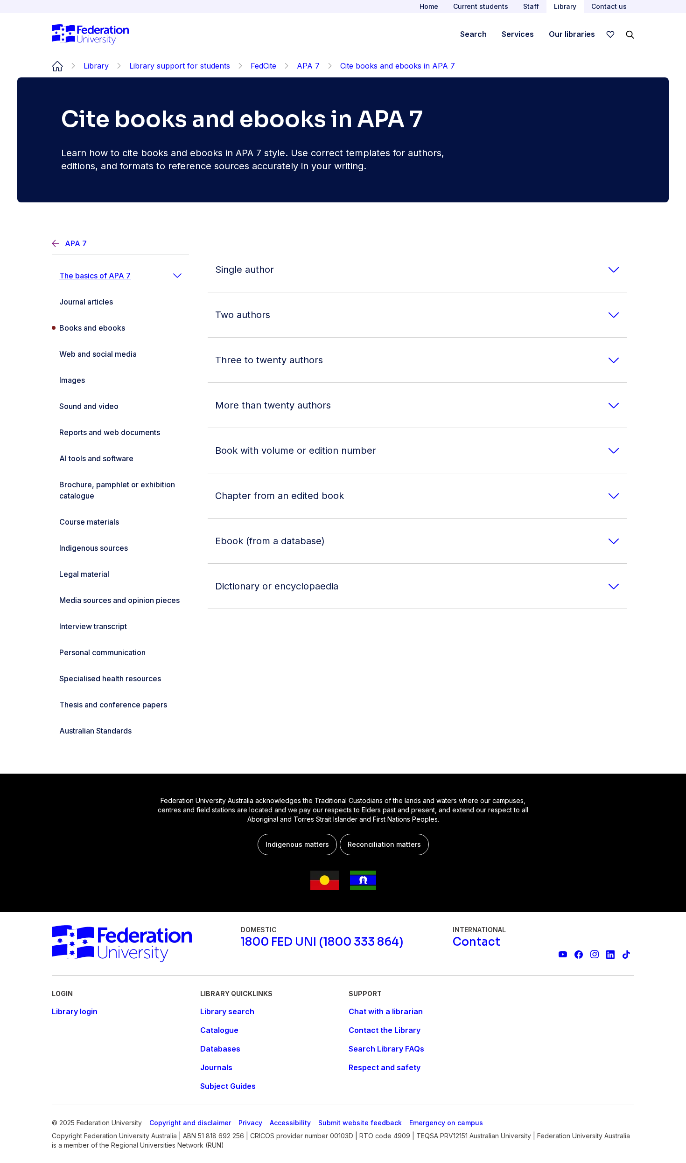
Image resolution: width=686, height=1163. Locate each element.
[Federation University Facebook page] (579, 954)
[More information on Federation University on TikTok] (626, 954)
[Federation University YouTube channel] (563, 954)
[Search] (630, 34)
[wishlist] (610, 34)
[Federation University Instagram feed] (594, 954)
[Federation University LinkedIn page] (610, 954)
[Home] (90, 34)
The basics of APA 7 (95, 275)
